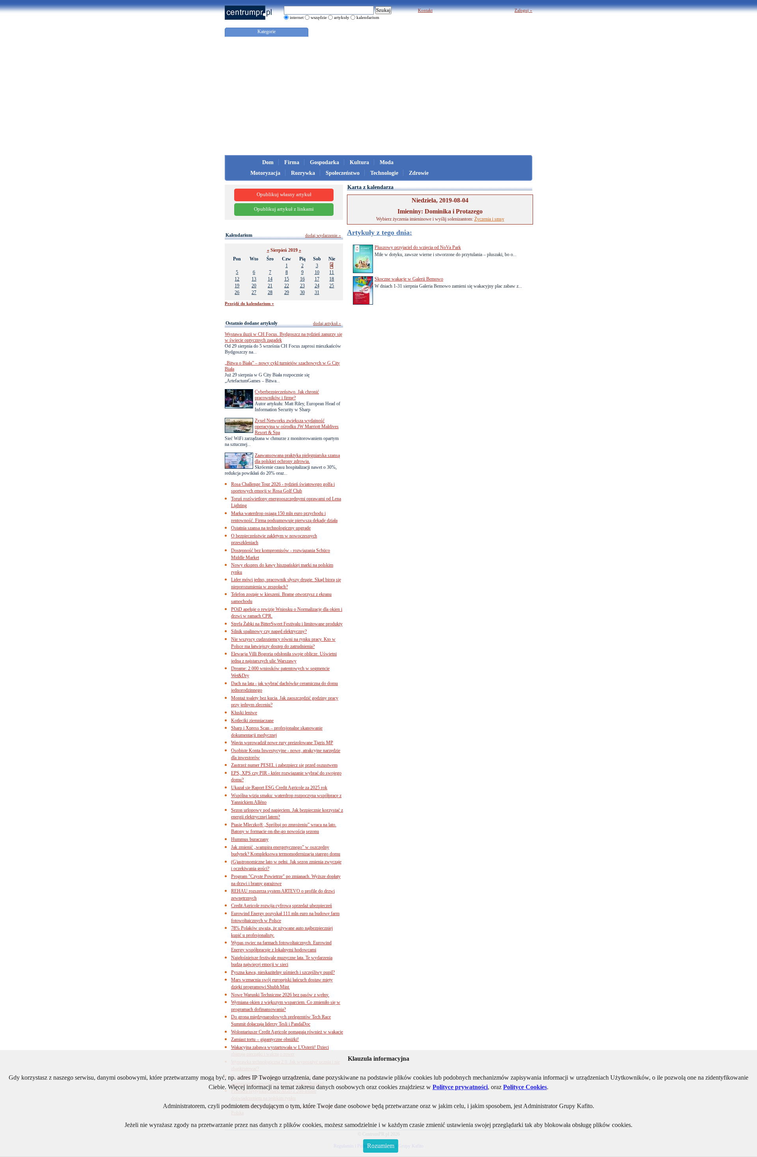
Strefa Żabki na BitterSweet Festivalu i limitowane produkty (287, 624)
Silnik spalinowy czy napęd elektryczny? (269, 631)
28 (270, 292)
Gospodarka (324, 162)
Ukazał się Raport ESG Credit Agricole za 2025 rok (279, 787)
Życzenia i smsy (489, 219)
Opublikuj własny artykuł (284, 194)
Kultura (359, 162)
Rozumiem (380, 1145)
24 (317, 285)
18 (331, 279)
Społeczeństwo (343, 173)
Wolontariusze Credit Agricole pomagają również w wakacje (287, 1032)
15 (286, 279)
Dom (268, 162)
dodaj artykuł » (327, 323)
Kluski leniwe (244, 712)
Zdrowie (419, 173)
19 (237, 285)
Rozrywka (303, 173)
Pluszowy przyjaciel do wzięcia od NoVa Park (418, 247)
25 (331, 285)
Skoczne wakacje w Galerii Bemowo (409, 279)
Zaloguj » (523, 10)
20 (254, 285)
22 (286, 285)
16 (302, 279)
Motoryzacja (265, 173)
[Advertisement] (378, 96)
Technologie (384, 173)
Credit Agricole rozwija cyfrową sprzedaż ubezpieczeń (281, 905)
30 (302, 292)
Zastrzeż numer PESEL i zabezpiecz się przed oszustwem (284, 765)
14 (270, 279)
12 (237, 279)
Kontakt (425, 10)
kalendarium (367, 17)
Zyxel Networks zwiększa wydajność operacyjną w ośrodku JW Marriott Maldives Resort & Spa (297, 426)
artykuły (341, 17)
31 (317, 292)
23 (302, 285)
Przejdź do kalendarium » (249, 303)
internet (297, 17)
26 (237, 292)
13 (254, 279)
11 (331, 272)
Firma (291, 162)
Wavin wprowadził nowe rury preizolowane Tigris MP (282, 742)
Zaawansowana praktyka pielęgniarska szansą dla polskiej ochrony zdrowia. (297, 458)
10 (317, 272)
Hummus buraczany (249, 839)
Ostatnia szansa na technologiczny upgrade (271, 528)
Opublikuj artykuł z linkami (284, 209)
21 (270, 285)
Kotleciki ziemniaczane (252, 720)
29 (286, 292)
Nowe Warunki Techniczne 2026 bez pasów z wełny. (280, 995)
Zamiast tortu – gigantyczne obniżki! (265, 1039)
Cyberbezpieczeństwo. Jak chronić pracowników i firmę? (287, 395)
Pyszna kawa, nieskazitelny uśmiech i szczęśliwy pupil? (283, 972)
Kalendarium (239, 235)
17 (317, 279)
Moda (386, 162)
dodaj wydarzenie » (323, 235)
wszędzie (319, 17)
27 (254, 292)
